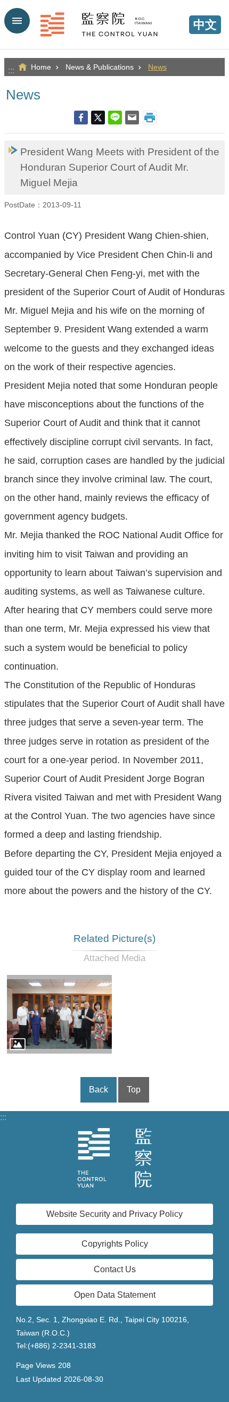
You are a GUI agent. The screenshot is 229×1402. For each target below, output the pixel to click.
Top (134, 1089)
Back (98, 1089)
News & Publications (100, 67)
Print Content (150, 117)
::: (11, 70)
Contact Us (115, 1269)
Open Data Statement (115, 1294)
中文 (205, 24)
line (115, 117)
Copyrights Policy (114, 1243)
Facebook (81, 117)
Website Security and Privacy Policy (114, 1214)
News (157, 67)
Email (132, 117)
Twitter (98, 117)
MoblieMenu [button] (17, 21)
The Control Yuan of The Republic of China (114, 24)
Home (41, 67)
